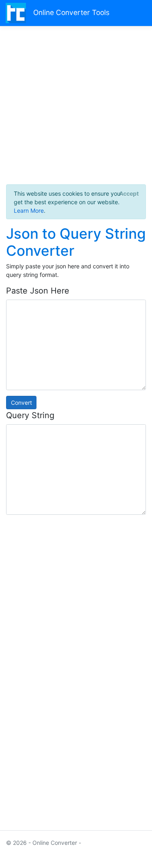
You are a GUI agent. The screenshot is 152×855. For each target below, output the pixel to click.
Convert (21, 402)
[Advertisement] (76, 108)
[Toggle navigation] (136, 13)
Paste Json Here (37, 291)
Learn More (29, 210)
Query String (30, 415)
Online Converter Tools (71, 12)
